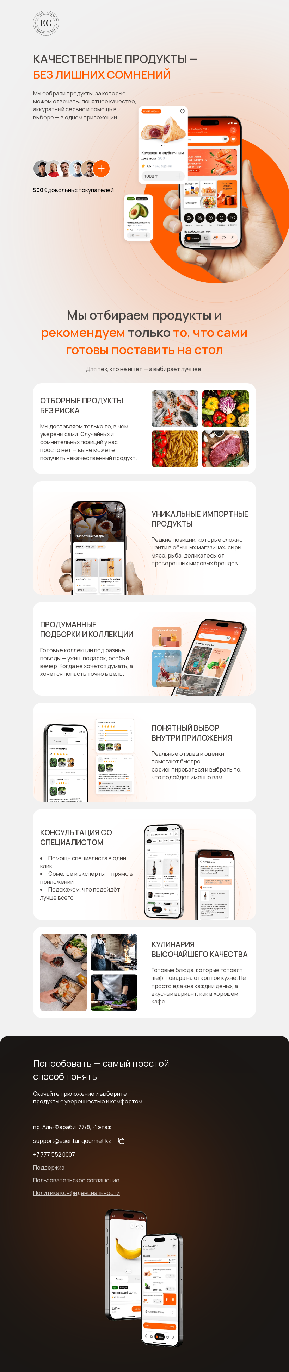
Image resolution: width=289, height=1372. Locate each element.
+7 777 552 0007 (54, 1154)
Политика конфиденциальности (76, 1193)
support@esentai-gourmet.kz (72, 1141)
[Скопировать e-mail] (121, 1141)
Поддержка (48, 1167)
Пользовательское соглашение (76, 1180)
